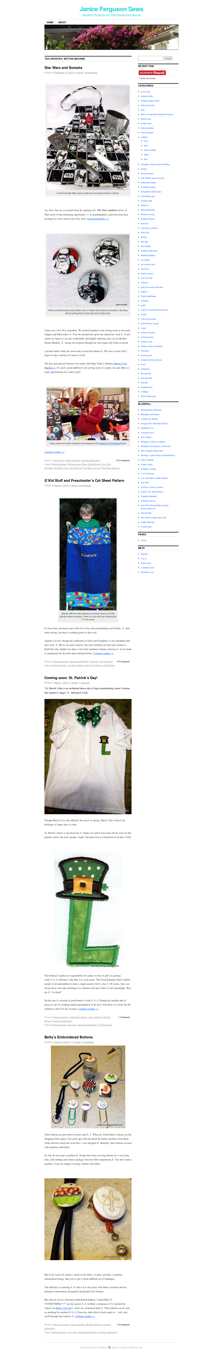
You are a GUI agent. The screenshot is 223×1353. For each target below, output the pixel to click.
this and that (146, 373)
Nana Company (147, 459)
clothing (144, 137)
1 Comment (124, 1017)
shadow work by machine (151, 346)
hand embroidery (148, 209)
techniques (145, 368)
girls (90, 1017)
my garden (145, 259)
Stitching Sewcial (148, 500)
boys (146, 140)
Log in (143, 558)
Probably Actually (148, 468)
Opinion (144, 282)
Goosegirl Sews (147, 432)
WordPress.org (147, 572)
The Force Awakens (111, 468)
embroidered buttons (87, 1332)
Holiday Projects (94, 1324)
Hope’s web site (63, 1308)
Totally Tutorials (147, 522)
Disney (144, 168)
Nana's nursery (147, 273)
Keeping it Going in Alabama (153, 441)
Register (144, 553)
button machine (72, 460)
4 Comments (123, 1324)
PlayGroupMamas (148, 296)
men (146, 159)
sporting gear (146, 355)
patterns (144, 291)
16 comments (90, 72)
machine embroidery (90, 460)
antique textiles (147, 96)
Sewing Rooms (147, 337)
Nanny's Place (147, 464)
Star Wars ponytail (92, 468)
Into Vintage (146, 437)
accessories (59, 460)
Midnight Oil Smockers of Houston (155, 446)
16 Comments (123, 460)
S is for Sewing (147, 473)
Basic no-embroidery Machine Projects (157, 114)
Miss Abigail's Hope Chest (152, 450)
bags (143, 109)
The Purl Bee (146, 513)
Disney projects (147, 173)
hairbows (97, 1017)
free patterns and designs (151, 191)
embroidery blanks (78, 1017)
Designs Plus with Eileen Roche (154, 423)
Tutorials (94, 661)
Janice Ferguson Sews (111, 8)
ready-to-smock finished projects (154, 309)
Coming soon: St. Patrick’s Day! (71, 677)
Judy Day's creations (149, 227)
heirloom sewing (148, 214)
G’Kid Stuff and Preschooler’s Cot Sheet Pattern (84, 480)
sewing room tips (148, 332)
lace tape (144, 241)
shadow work (146, 341)
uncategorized (106, 661)
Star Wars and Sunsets (63, 67)
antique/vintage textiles (150, 100)
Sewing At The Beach (109, 443)
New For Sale (146, 277)
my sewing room (148, 264)
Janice (80, 72)
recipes (144, 314)
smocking (145, 350)
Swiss (143, 364)
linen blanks (146, 246)
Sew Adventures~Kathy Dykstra (154, 478)
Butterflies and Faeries (150, 414)
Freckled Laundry (148, 187)
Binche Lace (146, 118)
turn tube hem (146, 378)
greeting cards (146, 200)
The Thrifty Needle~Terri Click (153, 517)
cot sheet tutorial (76, 665)
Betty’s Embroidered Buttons (68, 1036)
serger (143, 327)
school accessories (148, 318)
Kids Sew (145, 232)
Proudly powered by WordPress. (93, 1347)
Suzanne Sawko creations (151, 359)
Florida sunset (74, 464)
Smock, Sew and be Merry (152, 491)
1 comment (84, 682)
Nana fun (145, 268)
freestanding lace (148, 196)
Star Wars (48, 468)
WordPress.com (135, 1347)
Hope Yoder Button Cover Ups (96, 464)
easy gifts (72, 1332)
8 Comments (123, 661)
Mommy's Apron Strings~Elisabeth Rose (158, 455)
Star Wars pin (76, 468)
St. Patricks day (105, 1024)
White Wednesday (148, 396)
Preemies (144, 300)
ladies (146, 154)
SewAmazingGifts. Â (98, 218)
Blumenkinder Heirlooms (151, 409)
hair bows (89, 665)
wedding (144, 391)
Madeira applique (148, 255)
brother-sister (146, 123)
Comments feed (147, 567)
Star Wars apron (61, 468)
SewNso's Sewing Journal (152, 487)
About (62, 22)
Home (50, 22)
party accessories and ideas (152, 287)
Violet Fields (146, 526)
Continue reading (54, 452)
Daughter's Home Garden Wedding (155, 164)
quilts (143, 305)
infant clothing (150, 149)
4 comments (88, 1042)
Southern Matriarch (149, 496)
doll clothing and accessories (152, 177)
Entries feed (146, 563)
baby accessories (61, 1324)
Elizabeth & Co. (147, 428)
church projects (147, 132)
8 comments (85, 485)
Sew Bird (145, 482)
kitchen (144, 237)
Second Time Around (150, 323)
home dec (145, 223)
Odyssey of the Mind (104, 665)
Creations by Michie (149, 418)
